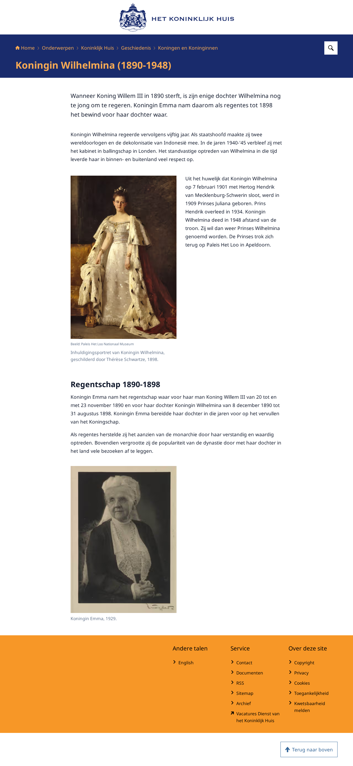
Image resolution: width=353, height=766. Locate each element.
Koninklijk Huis (97, 47)
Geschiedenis (136, 47)
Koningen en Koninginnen (188, 47)
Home (28, 47)
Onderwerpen (58, 47)
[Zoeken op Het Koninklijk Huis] (331, 48)
